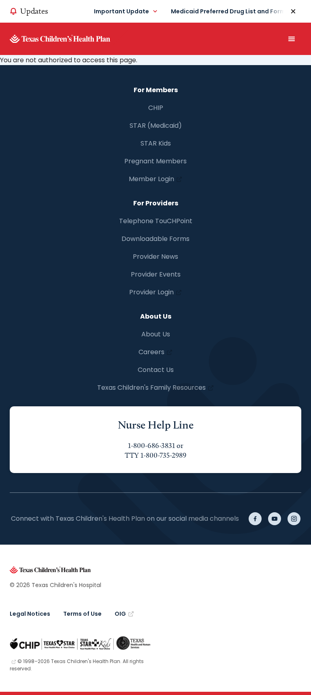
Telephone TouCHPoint (155, 221)
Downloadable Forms (155, 238)
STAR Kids (156, 143)
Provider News (155, 256)
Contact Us (156, 369)
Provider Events (156, 274)
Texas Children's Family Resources (151, 387)
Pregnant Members (155, 161)
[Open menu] (291, 39)
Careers (151, 352)
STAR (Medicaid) (156, 125)
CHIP (155, 107)
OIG (120, 614)
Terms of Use (82, 614)
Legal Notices (30, 614)
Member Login (151, 179)
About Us (155, 334)
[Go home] (72, 39)
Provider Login (151, 292)
